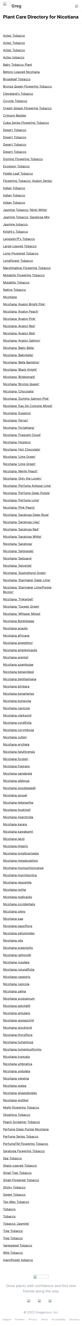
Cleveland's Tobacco (18, 94)
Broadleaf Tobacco (17, 79)
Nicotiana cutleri (15, 737)
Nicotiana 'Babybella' (18, 355)
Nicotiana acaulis (15, 628)
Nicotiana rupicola (16, 984)
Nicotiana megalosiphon (20, 860)
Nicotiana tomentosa (18, 1042)
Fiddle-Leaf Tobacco (18, 173)
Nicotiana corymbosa (18, 730)
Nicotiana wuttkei (15, 1100)
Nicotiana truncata (16, 1057)
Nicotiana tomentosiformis (22, 1049)
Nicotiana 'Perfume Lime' (21, 500)
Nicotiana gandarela (17, 773)
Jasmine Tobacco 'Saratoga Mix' (26, 217)
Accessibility (58, 1319)
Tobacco (9, 1209)
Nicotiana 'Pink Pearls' (19, 507)
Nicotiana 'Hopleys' (17, 442)
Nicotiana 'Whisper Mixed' (22, 614)
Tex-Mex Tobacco (16, 1202)
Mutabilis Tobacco (16, 282)
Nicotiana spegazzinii (18, 1020)
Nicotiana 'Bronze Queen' (21, 384)
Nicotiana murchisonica (20, 875)
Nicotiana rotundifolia (18, 969)
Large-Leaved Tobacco (20, 246)
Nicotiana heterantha (18, 802)
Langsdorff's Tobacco (19, 239)
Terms (44, 1319)
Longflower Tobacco (18, 261)
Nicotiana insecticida (18, 817)
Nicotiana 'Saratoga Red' (21, 529)
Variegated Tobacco (17, 1245)
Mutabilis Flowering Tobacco (24, 275)
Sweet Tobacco (14, 1194)
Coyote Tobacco (15, 101)
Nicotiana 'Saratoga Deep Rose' (26, 515)
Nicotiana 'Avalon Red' (19, 326)
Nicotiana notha (14, 890)
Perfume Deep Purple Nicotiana (26, 1129)
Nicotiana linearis (15, 846)
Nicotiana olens (14, 911)
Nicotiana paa (13, 919)
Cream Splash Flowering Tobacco (27, 108)
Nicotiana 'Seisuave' (17, 558)
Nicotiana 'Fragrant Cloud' (22, 435)
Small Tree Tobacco (17, 1173)
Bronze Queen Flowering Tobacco (27, 86)
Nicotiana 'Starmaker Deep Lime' (27, 580)
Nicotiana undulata (16, 1071)
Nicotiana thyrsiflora (17, 1035)
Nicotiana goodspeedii (19, 788)
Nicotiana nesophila (17, 882)
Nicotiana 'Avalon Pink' (19, 319)
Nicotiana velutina (16, 1078)
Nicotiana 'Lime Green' (19, 457)
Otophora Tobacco (16, 1115)
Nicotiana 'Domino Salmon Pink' (26, 398)
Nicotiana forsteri (15, 759)
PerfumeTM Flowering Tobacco (25, 1144)
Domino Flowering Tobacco (23, 159)
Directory (74, 1319)
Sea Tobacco (12, 1158)
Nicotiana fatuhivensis (19, 752)
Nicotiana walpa (14, 1086)
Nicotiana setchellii (16, 1006)
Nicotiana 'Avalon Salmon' (21, 340)
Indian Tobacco (14, 188)
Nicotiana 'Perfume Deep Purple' (26, 493)
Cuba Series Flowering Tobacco (26, 123)
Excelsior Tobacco (16, 166)
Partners (19, 1319)
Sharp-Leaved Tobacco (20, 1165)
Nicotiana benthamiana (19, 679)
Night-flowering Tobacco (21, 1107)
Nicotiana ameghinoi (18, 643)
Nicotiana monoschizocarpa (23, 868)
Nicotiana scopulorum (19, 998)
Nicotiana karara (15, 824)
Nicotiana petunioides (19, 933)
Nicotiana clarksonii (17, 715)
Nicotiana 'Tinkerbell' (18, 599)
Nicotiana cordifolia (17, 723)
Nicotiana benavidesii (18, 672)
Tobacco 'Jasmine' (16, 1223)
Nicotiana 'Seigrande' (18, 551)
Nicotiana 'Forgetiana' (19, 428)
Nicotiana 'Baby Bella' (18, 348)
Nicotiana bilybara (16, 686)
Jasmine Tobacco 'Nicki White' (25, 210)
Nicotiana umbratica (17, 1064)
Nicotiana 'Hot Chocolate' (21, 449)
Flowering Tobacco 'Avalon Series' (27, 181)
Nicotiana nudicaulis (17, 897)
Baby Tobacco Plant (17, 64)
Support (6, 1319)
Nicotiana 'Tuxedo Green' (21, 606)
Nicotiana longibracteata (21, 853)
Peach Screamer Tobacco (21, 1122)
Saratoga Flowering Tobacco (24, 1151)
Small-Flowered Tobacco (21, 1180)
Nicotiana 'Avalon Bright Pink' (24, 304)
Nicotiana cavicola (16, 708)
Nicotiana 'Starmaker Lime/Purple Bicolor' (27, 589)
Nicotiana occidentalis (19, 904)
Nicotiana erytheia (16, 744)
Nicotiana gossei (15, 795)
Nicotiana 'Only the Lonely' (22, 478)
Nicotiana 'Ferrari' (15, 420)
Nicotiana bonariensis (18, 693)
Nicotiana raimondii (17, 955)
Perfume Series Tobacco (21, 1136)
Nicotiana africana (16, 635)
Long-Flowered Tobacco (21, 253)
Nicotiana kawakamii (18, 831)
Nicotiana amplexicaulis (20, 650)
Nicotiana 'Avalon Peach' (21, 311)
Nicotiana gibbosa (16, 781)
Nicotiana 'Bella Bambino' (21, 362)
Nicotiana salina (14, 991)
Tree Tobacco (13, 1231)
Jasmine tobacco (15, 224)
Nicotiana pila (13, 940)
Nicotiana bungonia (17, 701)
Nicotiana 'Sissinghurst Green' (24, 573)
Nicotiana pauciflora (17, 926)
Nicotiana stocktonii (17, 1027)
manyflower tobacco (18, 1260)
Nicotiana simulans (16, 1013)
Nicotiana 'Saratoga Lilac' (21, 522)
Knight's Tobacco (15, 231)
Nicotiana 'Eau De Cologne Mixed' (27, 406)
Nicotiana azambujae (18, 664)
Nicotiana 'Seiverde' (17, 565)
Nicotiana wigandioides (20, 1093)
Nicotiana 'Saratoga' (17, 544)
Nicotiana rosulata (16, 962)
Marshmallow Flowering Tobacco (27, 268)
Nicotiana (10, 297)
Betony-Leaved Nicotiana (21, 72)
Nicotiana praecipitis (18, 948)
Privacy (32, 1319)
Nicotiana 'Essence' (17, 413)
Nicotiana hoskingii (17, 810)
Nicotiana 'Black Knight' (20, 369)
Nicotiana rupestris (16, 977)
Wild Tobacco (13, 1253)
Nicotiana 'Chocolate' (18, 391)
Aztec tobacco (13, 57)
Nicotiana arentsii (15, 657)
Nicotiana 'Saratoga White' (22, 536)
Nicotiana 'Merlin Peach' (20, 471)
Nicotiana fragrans (16, 766)
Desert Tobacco (14, 130)
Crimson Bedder (14, 115)
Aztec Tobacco (14, 35)
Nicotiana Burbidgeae (18, 621)
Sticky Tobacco (14, 1187)
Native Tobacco (14, 290)
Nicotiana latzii (14, 839)
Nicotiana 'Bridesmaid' (19, 377)
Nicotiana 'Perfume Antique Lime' (27, 486)
